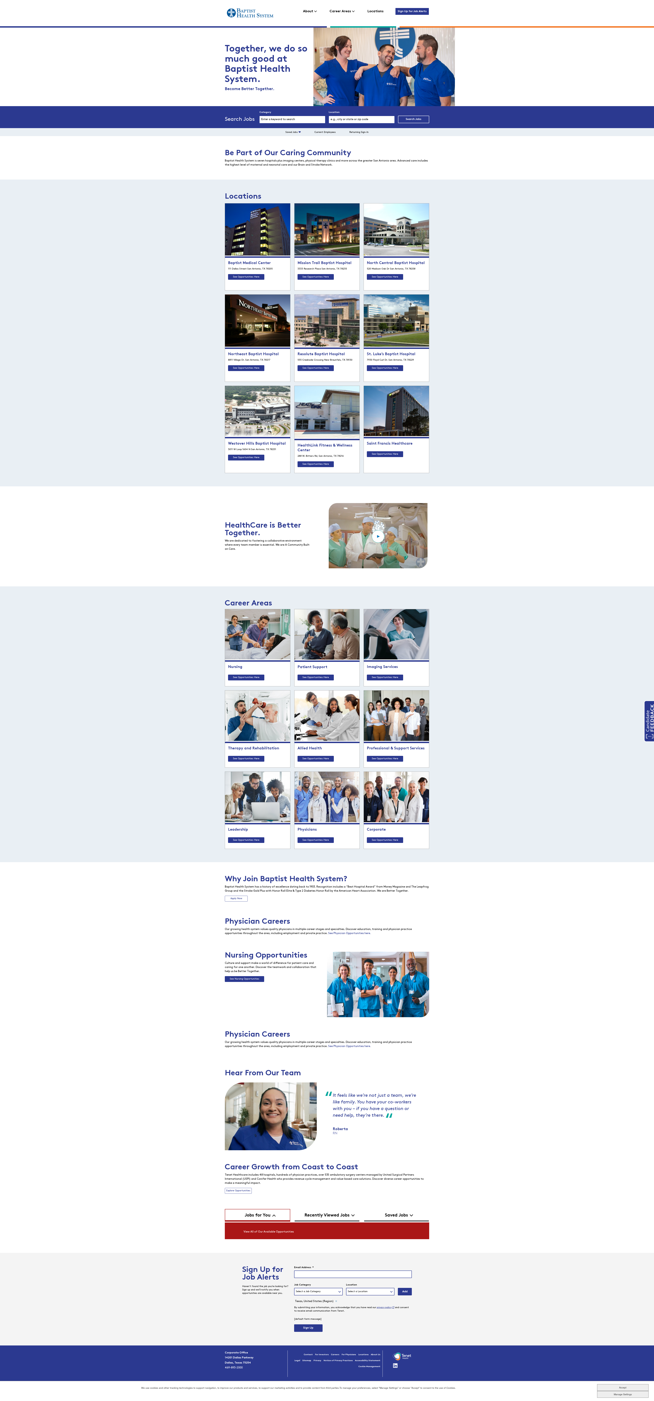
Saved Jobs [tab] (396, 1215)
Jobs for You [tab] (257, 1215)
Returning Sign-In (359, 132)
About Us (375, 1355)
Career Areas (340, 11)
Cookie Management (369, 1367)
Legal (297, 1361)
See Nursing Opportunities (244, 979)
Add (405, 1291)
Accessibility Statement (367, 1361)
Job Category (302, 1285)
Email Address (304, 1267)
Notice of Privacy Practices (338, 1361)
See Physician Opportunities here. (349, 933)
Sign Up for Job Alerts (412, 11)
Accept (622, 1387)
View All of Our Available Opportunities (269, 1231)
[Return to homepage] (250, 13)
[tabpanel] (327, 1230)
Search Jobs (413, 119)
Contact (308, 1355)
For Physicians (349, 1355)
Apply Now (236, 898)
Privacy (317, 1361)
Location (334, 112)
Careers (335, 1355)
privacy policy (384, 1307)
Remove (336, 1301)
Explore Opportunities (238, 1190)
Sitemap (306, 1361)
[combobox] (362, 119)
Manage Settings (623, 1394)
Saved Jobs (291, 132)
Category (265, 112)
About (308, 11)
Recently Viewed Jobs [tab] (327, 1215)
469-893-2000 (234, 1367)
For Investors (322, 1355)
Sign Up (308, 1328)
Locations (375, 11)
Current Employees (325, 132)
